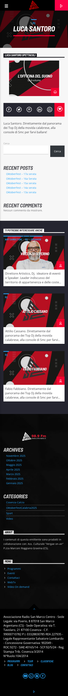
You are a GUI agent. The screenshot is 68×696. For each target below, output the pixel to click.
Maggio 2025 (14, 465)
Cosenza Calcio (15, 502)
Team (30, 661)
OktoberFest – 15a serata (21, 183)
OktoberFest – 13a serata (21, 192)
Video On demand (18, 587)
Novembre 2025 (15, 455)
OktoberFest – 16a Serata (21, 178)
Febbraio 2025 (14, 478)
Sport (9, 513)
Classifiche (47, 661)
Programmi (14, 568)
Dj (34, 22)
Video (9, 518)
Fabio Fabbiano (35, 369)
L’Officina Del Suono (35, 76)
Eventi (11, 573)
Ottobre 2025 (14, 460)
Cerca (6, 143)
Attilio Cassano (35, 311)
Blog (10, 665)
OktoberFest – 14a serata (21, 187)
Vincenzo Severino (34, 253)
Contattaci (13, 577)
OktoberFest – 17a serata (21, 174)
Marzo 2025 (13, 474)
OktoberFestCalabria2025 (21, 507)
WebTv (11, 582)
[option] (34, 78)
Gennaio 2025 (14, 483)
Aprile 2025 (13, 469)
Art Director (13, 239)
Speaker (36, 239)
